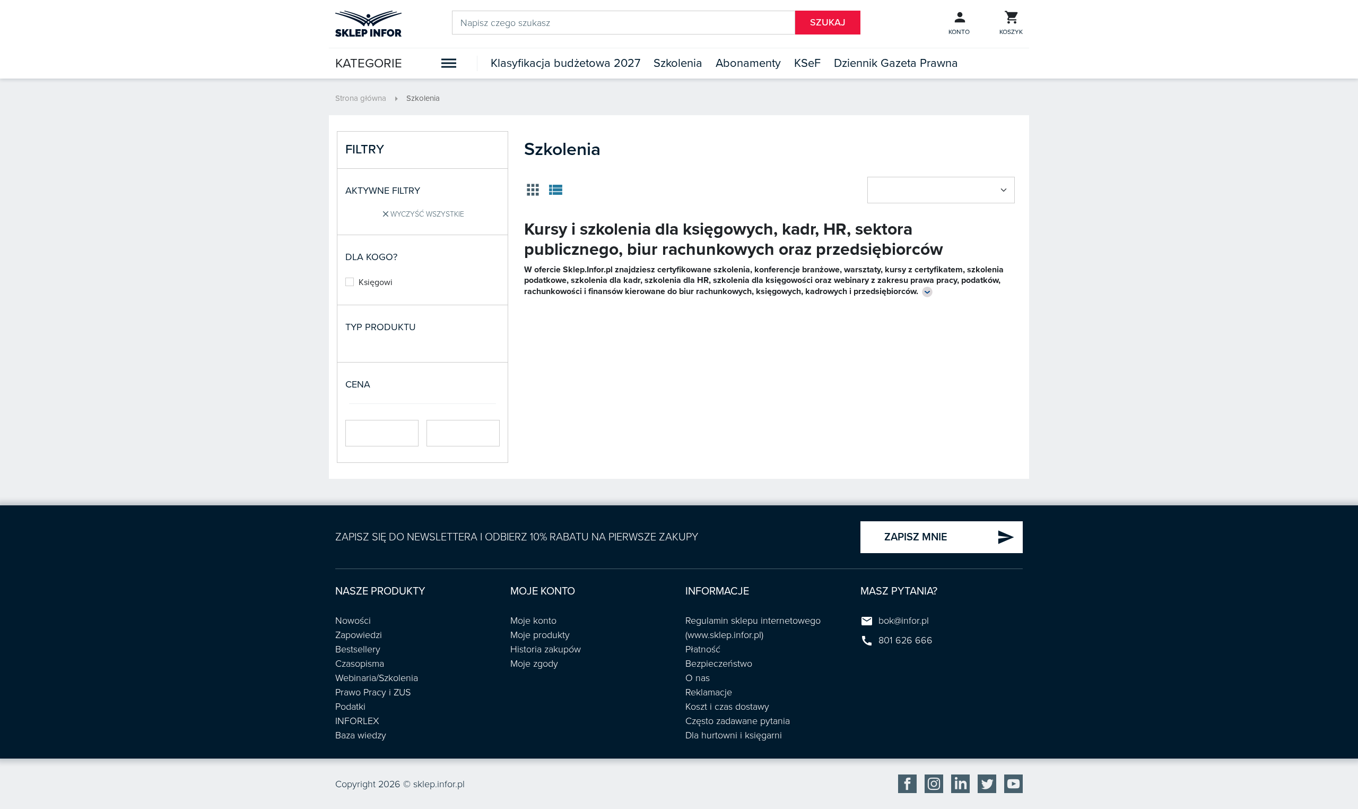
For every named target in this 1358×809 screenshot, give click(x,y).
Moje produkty (540, 635)
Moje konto (533, 620)
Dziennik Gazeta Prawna (896, 63)
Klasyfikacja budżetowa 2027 (565, 63)
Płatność (702, 649)
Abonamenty (748, 63)
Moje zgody (534, 663)
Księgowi (376, 282)
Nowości (353, 620)
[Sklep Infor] (368, 23)
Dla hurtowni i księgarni (733, 735)
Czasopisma (359, 663)
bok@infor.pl (903, 620)
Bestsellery (357, 649)
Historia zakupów (545, 649)
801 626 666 (905, 640)
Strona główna (360, 98)
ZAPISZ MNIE (949, 537)
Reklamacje (708, 692)
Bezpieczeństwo (718, 663)
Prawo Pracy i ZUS (373, 692)
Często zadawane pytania (737, 721)
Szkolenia (678, 63)
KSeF (807, 63)
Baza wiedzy (360, 735)
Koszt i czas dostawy (727, 706)
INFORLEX (357, 721)
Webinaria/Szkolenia (376, 678)
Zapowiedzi (358, 635)
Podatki (350, 706)
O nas (697, 678)
